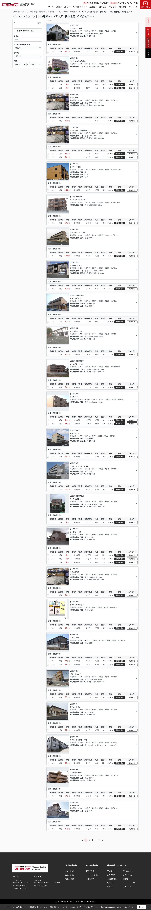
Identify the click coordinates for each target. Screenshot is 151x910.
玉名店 (148, 33)
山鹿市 (73, 737)
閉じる (141, 907)
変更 (39, 23)
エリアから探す (70, 871)
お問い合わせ (145, 7)
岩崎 (77, 94)
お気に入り (133, 6)
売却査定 (102, 6)
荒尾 (81, 238)
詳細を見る (119, 51)
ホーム (51, 6)
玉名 (81, 33)
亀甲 (77, 463)
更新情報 (110, 871)
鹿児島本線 (75, 33)
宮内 (77, 229)
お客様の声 (111, 875)
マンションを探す (92, 875)
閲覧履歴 (122, 6)
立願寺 (78, 430)
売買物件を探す (79, 6)
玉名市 (73, 25)
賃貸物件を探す (62, 6)
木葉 (81, 745)
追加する (132, 51)
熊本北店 (148, 43)
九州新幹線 (75, 36)
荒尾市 (73, 229)
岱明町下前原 (80, 295)
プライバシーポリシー (131, 883)
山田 (77, 25)
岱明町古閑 (79, 197)
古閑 (77, 737)
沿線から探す (70, 875)
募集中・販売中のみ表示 (25, 31)
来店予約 (112, 6)
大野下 (82, 66)
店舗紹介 (93, 6)
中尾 (77, 634)
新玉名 (82, 36)
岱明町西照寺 (80, 361)
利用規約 (126, 879)
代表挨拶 (110, 886)
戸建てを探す (91, 871)
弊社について (127, 871)
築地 (77, 58)
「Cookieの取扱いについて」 (112, 907)
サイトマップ (127, 886)
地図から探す (70, 879)
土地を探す (90, 879)
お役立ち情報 (112, 879)
